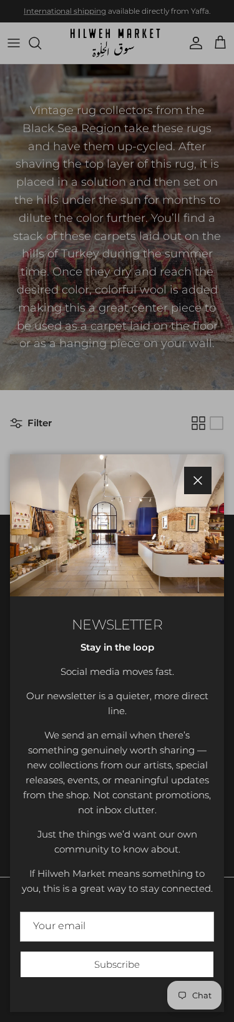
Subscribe (117, 964)
